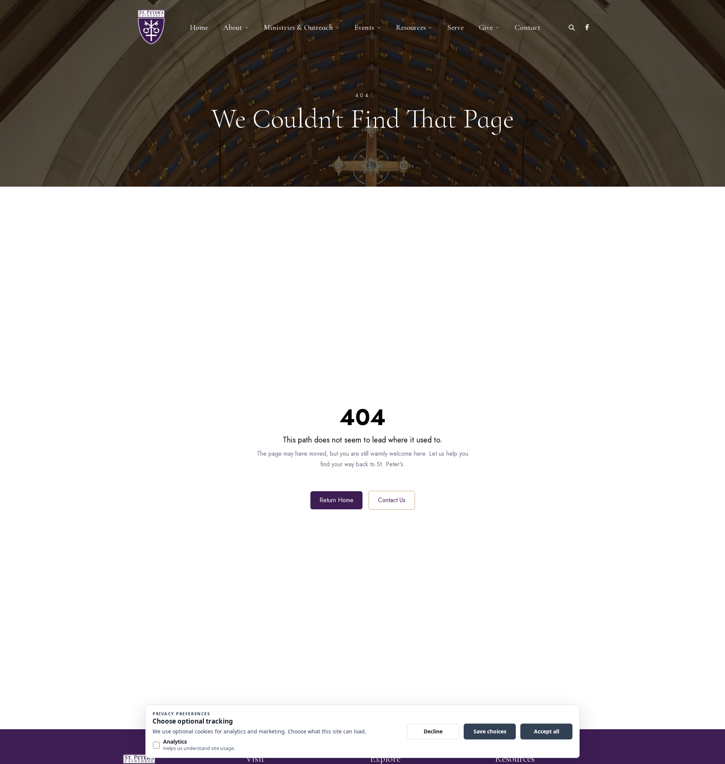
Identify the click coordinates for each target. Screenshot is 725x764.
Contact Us (392, 500)
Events (364, 27)
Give (486, 27)
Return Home (336, 500)
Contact (527, 27)
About (232, 27)
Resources (411, 27)
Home (199, 27)
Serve (455, 27)
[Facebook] (587, 27)
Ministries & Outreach (298, 27)
